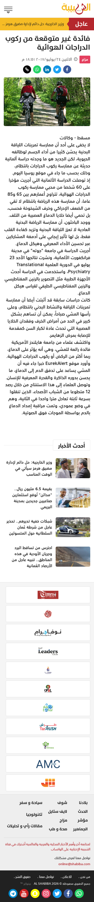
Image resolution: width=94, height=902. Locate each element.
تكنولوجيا (34, 814)
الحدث (83, 811)
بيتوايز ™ (25, 883)
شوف (62, 802)
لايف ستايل (57, 811)
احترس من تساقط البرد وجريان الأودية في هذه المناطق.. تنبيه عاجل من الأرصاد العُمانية (32, 557)
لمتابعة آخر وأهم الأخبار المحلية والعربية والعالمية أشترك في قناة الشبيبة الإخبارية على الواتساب (47, 847)
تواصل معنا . (45, 876)
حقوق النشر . (22, 876)
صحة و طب (58, 829)
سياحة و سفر (30, 802)
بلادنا (83, 802)
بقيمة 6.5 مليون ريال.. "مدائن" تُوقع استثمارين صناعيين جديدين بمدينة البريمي (32, 498)
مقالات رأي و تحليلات (24, 826)
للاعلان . (66, 876)
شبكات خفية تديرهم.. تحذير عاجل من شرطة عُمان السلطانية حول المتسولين (29, 527)
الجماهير (80, 829)
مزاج (85, 59)
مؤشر (82, 820)
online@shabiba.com (74, 864)
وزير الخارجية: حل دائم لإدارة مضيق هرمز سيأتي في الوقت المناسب (32, 24)
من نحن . (84, 876)
